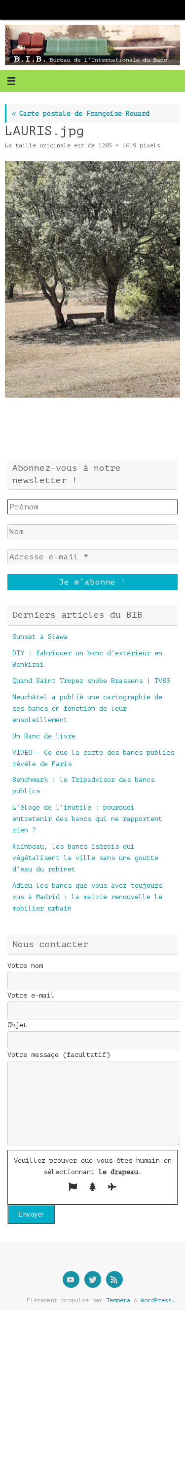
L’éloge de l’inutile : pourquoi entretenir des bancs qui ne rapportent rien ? (87, 819)
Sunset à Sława (40, 636)
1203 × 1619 (117, 145)
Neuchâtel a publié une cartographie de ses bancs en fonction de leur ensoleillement (87, 708)
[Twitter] (92, 1279)
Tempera (118, 1300)
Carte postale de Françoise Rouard (80, 113)
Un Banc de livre (43, 736)
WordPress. (158, 1300)
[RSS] (114, 1279)
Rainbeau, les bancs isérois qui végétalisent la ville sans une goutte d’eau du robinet (85, 858)
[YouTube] (71, 1279)
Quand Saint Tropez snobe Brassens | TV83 (91, 680)
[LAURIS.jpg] (92, 279)
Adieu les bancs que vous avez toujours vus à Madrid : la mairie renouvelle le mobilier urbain (87, 897)
